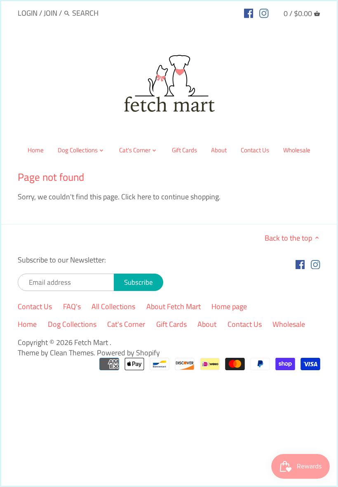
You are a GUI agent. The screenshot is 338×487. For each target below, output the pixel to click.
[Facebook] (249, 13)
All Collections (113, 306)
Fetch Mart (92, 342)
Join (50, 13)
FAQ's (72, 306)
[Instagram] (264, 13)
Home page (229, 306)
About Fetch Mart (173, 306)
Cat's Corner (126, 324)
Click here (136, 196)
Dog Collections (72, 324)
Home (27, 324)
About (206, 324)
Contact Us (35, 306)
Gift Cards (171, 324)
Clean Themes (72, 352)
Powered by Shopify (128, 352)
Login (28, 13)
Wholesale (288, 324)
